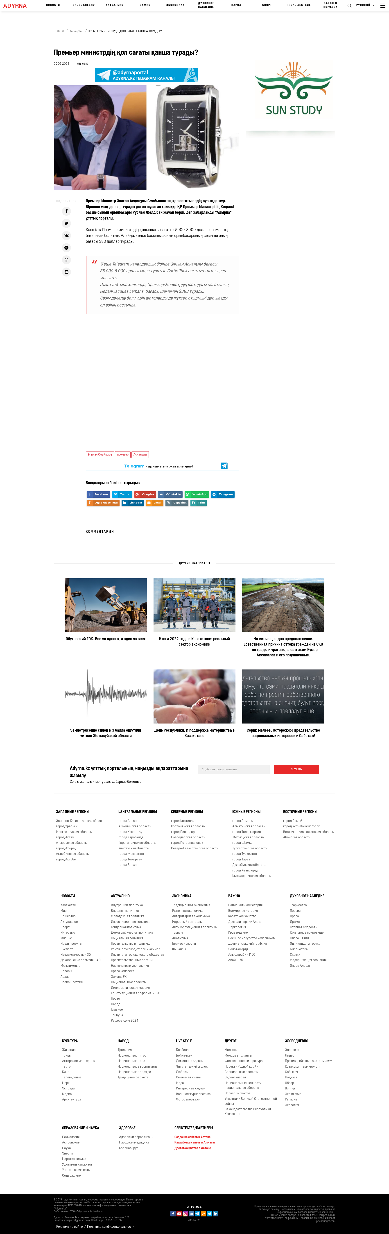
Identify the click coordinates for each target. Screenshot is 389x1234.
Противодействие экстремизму (308, 1061)
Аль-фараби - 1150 (241, 955)
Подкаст (291, 1077)
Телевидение (71, 1077)
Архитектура (71, 1099)
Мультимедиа (70, 966)
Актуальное (69, 922)
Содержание (71, 1175)
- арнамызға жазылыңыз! (158, 466)
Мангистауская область (74, 832)
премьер (123, 454)
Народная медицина (134, 1142)
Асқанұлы (140, 454)
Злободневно (84, 5)
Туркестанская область (249, 848)
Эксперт (67, 949)
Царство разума (74, 1159)
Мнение (66, 938)
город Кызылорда (245, 870)
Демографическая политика (132, 933)
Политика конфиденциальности (110, 1227)
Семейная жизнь (188, 1077)
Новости (53, 5)
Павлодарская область (188, 837)
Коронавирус (128, 1148)
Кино (65, 1072)
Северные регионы (187, 812)
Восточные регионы (300, 812)
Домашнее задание (190, 1061)
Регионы (291, 1099)
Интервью (68, 933)
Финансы (179, 949)
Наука (66, 1148)
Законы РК (119, 977)
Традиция (125, 1050)
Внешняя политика (125, 911)
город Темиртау (130, 859)
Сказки (295, 955)
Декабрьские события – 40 (81, 960)
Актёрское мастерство (79, 1061)
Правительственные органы (132, 960)
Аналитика (180, 938)
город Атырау (66, 848)
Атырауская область (71, 843)
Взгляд (290, 1088)
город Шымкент (244, 843)
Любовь (182, 1072)
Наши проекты (71, 944)
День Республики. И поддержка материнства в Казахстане (194, 733)
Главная (59, 31)
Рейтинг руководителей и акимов (135, 949)
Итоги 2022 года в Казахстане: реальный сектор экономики (194, 642)
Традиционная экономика (191, 905)
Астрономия (71, 1142)
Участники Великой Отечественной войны (251, 1101)
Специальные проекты (241, 1072)
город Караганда (130, 837)
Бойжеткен (184, 1055)
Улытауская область (133, 848)
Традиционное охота (133, 1077)
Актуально (115, 5)
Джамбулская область (248, 865)
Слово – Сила (300, 938)
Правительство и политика (131, 944)
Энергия (68, 1153)
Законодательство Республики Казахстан (248, 1112)
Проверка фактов (237, 1093)
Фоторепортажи (188, 1099)
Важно (145, 5)
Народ (236, 5)
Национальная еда (131, 1061)
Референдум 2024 (124, 1021)
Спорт (267, 5)
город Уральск (66, 826)
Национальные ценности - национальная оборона (244, 1086)
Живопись (69, 1050)
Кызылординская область (251, 876)
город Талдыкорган (246, 832)
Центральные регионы (137, 812)
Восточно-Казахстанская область (308, 832)
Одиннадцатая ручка (305, 944)
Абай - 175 (235, 960)
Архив (65, 977)
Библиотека (299, 949)
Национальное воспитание (138, 1066)
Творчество (298, 905)
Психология (70, 1137)
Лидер (289, 1055)
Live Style (184, 1041)
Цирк (66, 1083)
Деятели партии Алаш (244, 922)
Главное (117, 1010)
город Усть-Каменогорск (301, 826)
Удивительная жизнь (77, 1164)
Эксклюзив (293, 1094)
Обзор (289, 1083)
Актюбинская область (72, 854)
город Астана (128, 821)
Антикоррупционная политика (194, 927)
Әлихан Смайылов (100, 454)
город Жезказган (131, 854)
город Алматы (242, 821)
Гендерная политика (126, 927)
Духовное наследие (206, 5)
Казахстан (68, 905)
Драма (295, 922)
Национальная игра (132, 1055)
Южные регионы (246, 812)
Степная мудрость (303, 927)
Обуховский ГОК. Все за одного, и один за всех (106, 639)
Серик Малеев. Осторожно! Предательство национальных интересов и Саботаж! (283, 733)
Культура (70, 1041)
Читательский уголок (192, 1066)
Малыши (231, 1050)
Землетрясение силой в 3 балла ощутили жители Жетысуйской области (105, 733)
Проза (294, 916)
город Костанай (182, 821)
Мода (180, 1083)
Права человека (122, 971)
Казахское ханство (242, 916)
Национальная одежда (134, 1072)
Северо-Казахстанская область (194, 848)
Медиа (67, 1094)
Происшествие (299, 5)
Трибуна (117, 1015)
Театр (66, 1066)
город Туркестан (244, 854)
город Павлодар (183, 832)
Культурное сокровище (307, 933)
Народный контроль (187, 922)
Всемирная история (243, 911)
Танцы (66, 1055)
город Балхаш (128, 865)
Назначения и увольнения (130, 966)
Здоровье (292, 1050)
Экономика (175, 5)
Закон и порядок (330, 5)
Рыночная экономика (188, 911)
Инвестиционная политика (130, 922)
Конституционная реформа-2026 (135, 993)
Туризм (177, 933)
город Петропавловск (187, 843)
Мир (64, 911)
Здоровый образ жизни (136, 1137)
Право (115, 998)
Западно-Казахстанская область (80, 821)
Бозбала (182, 1050)
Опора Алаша (300, 966)
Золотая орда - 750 (242, 949)
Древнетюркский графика (247, 944)
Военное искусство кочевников (251, 938)
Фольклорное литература (244, 1061)
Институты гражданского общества (137, 955)
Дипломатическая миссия (130, 988)
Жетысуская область (248, 837)
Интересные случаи (191, 1088)
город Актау (65, 837)
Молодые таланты (238, 1055)
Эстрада (68, 1088)
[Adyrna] (17, 6)
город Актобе (66, 859)
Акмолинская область (134, 826)
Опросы (66, 971)
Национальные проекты (128, 982)
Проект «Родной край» (241, 1066)
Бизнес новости (184, 944)
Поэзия (295, 911)
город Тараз (241, 859)
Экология (292, 1105)
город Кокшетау (130, 832)
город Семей (292, 821)
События (291, 1072)
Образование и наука (80, 1128)
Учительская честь (76, 1170)
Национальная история (245, 905)
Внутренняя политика (127, 905)
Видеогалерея (235, 1077)
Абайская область (296, 837)
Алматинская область (248, 826)
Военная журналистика (193, 1094)
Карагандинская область (137, 843)
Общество (68, 916)
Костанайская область (188, 826)
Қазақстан (77, 31)
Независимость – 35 (76, 955)
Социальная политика (127, 938)
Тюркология (237, 927)
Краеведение (238, 933)
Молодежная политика (128, 916)
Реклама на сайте (69, 1227)
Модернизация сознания (308, 960)
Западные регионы (72, 812)
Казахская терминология (303, 1066)
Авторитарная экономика (191, 916)
